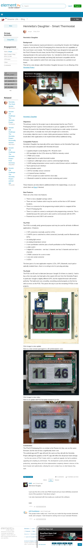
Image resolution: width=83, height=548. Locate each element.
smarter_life (11, 81)
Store (33, 531)
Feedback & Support (35, 534)
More (6, 18)
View (80, 544)
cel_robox (10, 87)
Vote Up (29, 506)
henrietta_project (9, 74)
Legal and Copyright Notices (32, 536)
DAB (30, 483)
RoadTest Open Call (46, 529)
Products (27, 531)
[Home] (10, 6)
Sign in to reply (28, 477)
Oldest (45, 480)
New (77, 19)
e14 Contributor (34, 511)
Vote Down (32, 506)
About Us (26, 534)
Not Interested (42, 544)
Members (26, 528)
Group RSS (10, 39)
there (35, 187)
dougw (10, 51)
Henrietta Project (28, 67)
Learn (33, 528)
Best (51, 480)
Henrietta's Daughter (30, 116)
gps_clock (11, 84)
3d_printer (10, 78)
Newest (57, 480)
